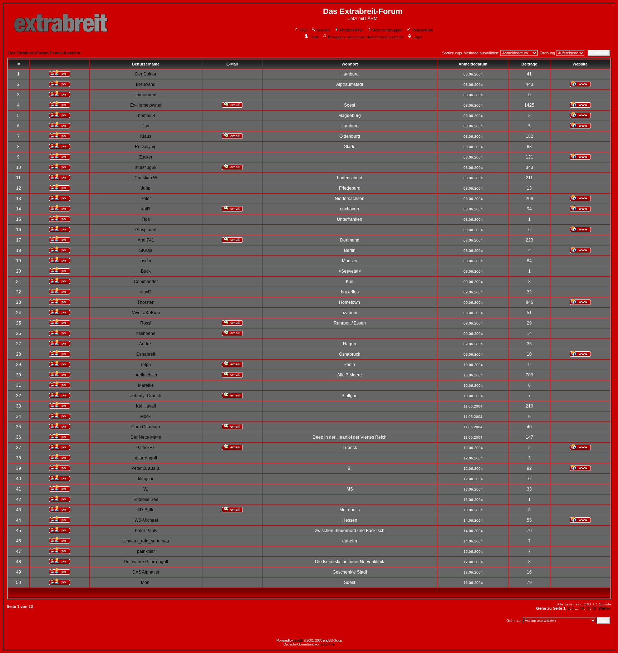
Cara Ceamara (145, 426)
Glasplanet (145, 229)
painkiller (146, 551)
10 (581, 608)
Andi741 (146, 240)
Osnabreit (145, 354)
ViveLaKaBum (146, 312)
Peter (146, 198)
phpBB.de (328, 644)
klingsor (145, 478)
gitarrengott (146, 457)
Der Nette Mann (146, 437)
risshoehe (146, 333)
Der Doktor (145, 74)
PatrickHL (145, 447)
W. (145, 489)
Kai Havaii (146, 406)
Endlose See (145, 499)
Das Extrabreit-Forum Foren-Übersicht (44, 53)
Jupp (146, 188)
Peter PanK (146, 530)
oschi (146, 260)
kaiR (145, 208)
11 (588, 608)
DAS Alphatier (146, 572)
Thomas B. (146, 115)
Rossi (145, 323)
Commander (146, 281)
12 (594, 608)
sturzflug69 (146, 167)
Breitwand (146, 84)
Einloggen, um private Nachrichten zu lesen (365, 37)
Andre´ (145, 343)
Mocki (146, 416)
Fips (146, 219)
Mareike (146, 385)
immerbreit (146, 94)
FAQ (303, 30)
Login (417, 37)
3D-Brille (145, 509)
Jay (145, 125)
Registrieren (422, 30)
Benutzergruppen (387, 30)
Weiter (604, 608)
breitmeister (145, 374)
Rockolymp (146, 146)
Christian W (145, 177)
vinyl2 (146, 291)
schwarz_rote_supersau (145, 541)
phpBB (298, 640)
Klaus (145, 136)
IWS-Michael (145, 520)
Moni (146, 582)
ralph (146, 364)
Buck (146, 271)
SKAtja (145, 250)
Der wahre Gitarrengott (146, 561)
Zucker (145, 157)
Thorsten (145, 302)
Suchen (323, 30)
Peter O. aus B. (145, 468)
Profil (314, 37)
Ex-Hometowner (146, 105)
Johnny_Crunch (145, 395)
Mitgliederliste (351, 30)
